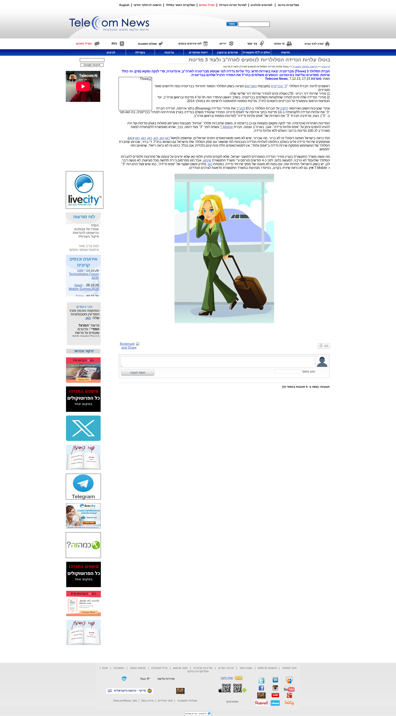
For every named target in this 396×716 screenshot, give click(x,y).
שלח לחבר (226, 677)
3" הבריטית (279, 86)
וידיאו (222, 43)
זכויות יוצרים (226, 668)
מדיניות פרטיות (202, 668)
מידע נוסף (147, 700)
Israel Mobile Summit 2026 (84, 284)
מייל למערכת (159, 668)
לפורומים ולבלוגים (261, 5)
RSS (114, 43)
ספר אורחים (165, 700)
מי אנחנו (279, 43)
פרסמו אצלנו (138, 668)
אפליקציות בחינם (198, 671)
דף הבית (325, 66)
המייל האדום (207, 5)
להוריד (240, 108)
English (124, 5)
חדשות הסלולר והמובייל (305, 66)
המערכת (119, 668)
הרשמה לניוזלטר (267, 668)
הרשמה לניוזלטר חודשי (147, 5)
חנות (105, 668)
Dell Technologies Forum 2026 (84, 271)
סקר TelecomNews (125, 700)
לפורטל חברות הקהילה (232, 5)
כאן (167, 138)
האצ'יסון (251, 86)
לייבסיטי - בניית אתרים (195, 713)
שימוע (207, 160)
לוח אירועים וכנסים (190, 43)
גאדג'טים (232, 701)
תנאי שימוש (180, 668)
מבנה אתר (245, 668)
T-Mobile (226, 127)
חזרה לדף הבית (314, 43)
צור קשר (252, 43)
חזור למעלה (289, 668)
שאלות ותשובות (187, 700)
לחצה (284, 108)
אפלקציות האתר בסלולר (180, 5)
